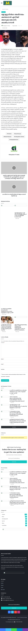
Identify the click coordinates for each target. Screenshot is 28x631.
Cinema (6, 9)
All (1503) (14, 427)
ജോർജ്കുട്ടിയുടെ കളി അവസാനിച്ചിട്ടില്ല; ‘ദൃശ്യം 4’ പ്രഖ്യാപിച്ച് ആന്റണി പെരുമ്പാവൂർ (21, 214)
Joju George (18, 133)
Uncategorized (5, 518)
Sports (3, 521)
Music (3, 523)
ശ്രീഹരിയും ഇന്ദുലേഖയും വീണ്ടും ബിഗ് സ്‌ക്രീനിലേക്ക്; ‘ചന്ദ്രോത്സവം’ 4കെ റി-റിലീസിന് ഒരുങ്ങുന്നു (21, 327)
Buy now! (3, 589)
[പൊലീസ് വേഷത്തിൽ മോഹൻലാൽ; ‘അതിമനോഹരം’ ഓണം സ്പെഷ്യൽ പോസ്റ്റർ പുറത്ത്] (7, 256)
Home (3, 9)
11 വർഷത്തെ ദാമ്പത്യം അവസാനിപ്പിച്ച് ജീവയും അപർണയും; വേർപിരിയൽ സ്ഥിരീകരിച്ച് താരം (16, 413)
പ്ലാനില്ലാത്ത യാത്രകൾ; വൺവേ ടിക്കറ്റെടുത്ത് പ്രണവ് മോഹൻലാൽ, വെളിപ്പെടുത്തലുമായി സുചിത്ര (6, 327)
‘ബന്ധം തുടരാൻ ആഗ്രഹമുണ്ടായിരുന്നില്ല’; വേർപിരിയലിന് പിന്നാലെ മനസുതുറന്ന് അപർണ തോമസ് (17, 399)
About (2, 585)
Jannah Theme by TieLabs (22, 617)
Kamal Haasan (7, 136)
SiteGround (18, 619)
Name (2, 359)
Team (2, 587)
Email (2, 364)
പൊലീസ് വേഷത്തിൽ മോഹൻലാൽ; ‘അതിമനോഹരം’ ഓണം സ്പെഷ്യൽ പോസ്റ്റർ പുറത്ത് (7, 310)
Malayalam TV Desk (6, 25)
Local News (4, 525)
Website (2, 369)
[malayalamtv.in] (7, 3)
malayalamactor (14, 139)
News (3, 516)
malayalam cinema (19, 136)
